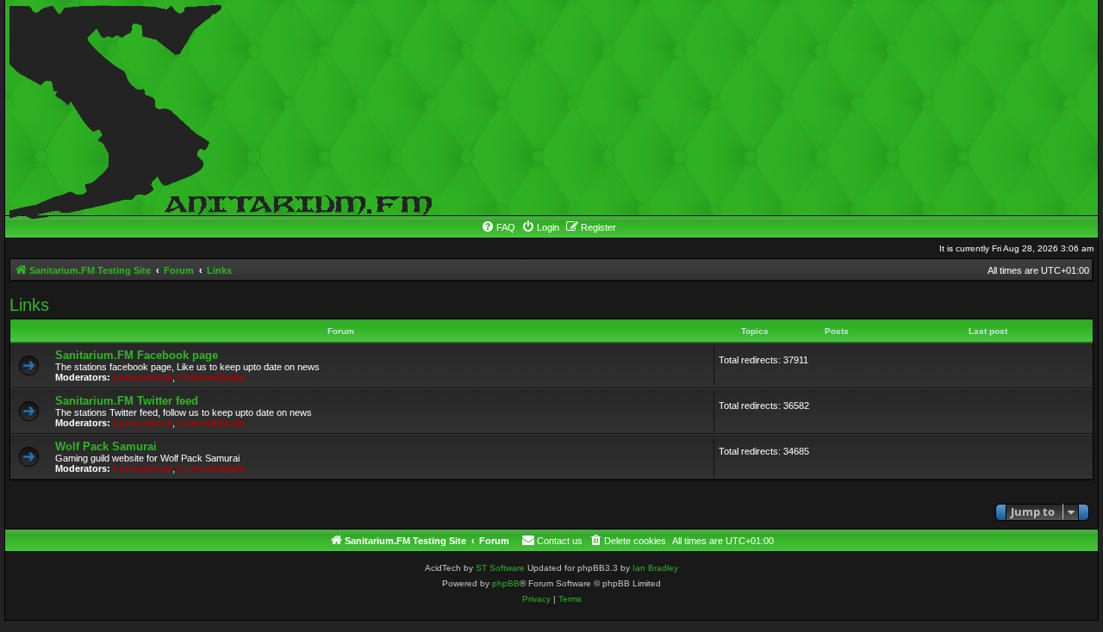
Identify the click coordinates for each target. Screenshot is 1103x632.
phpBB (506, 583)
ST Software (500, 568)
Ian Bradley (655, 568)
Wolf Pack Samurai (106, 446)
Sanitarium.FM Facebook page (136, 355)
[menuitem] (498, 227)
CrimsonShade (211, 377)
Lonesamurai (142, 377)
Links (29, 304)
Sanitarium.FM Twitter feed (126, 400)
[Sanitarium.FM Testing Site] (216, 107)
